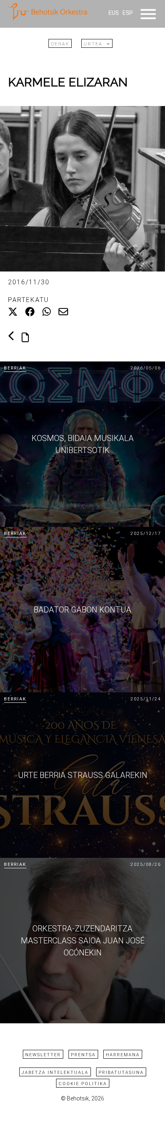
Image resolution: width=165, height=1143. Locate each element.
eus (114, 13)
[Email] (63, 312)
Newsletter (43, 1054)
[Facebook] (30, 312)
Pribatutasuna (121, 1072)
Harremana (123, 1054)
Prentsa (83, 1054)
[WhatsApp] (46, 312)
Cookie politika (82, 1083)
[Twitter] (13, 312)
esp (128, 13)
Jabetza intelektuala (55, 1072)
